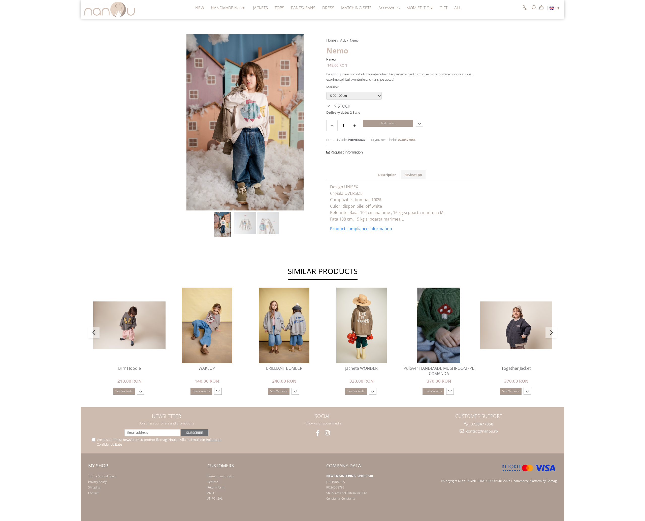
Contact (93, 493)
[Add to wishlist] (140, 391)
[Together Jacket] (516, 325)
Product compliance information (361, 228)
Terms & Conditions (101, 476)
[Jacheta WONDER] (361, 325)
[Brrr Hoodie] (129, 325)
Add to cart (388, 123)
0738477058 (481, 423)
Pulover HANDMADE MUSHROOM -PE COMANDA (439, 371)
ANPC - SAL (214, 498)
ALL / (344, 40)
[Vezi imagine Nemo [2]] (267, 223)
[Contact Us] (525, 7)
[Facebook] (317, 432)
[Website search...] (534, 7)
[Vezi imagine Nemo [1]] (245, 223)
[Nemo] (245, 122)
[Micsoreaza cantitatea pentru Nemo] (332, 125)
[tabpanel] (245, 122)
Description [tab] (387, 174)
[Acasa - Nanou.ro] (109, 9)
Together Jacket (516, 368)
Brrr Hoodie (129, 368)
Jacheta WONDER (361, 368)
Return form (215, 487)
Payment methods (220, 476)
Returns (212, 482)
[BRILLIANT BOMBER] (284, 325)
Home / (332, 40)
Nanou (331, 59)
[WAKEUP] (207, 325)
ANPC (211, 493)
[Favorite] (419, 123)
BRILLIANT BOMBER (284, 368)
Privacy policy (97, 482)
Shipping (94, 487)
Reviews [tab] (413, 174)
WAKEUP (207, 368)
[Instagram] (327, 432)
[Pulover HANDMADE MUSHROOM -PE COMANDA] (439, 325)
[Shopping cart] (541, 7)
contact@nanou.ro (481, 431)
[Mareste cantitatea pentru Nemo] (354, 125)
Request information (346, 152)
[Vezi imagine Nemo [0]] (222, 224)
